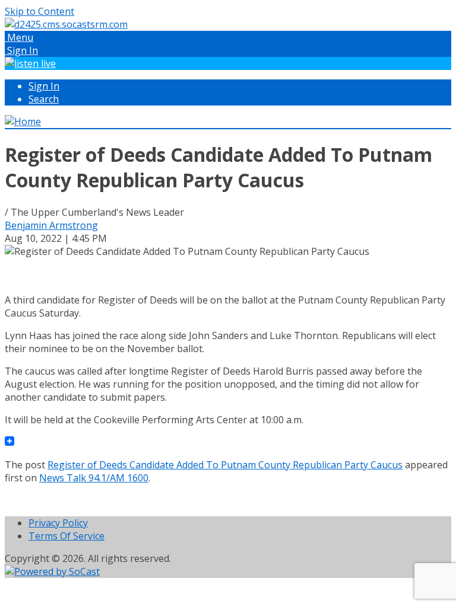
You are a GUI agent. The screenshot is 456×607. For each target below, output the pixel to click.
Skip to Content (39, 11)
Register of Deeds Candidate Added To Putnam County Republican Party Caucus (225, 464)
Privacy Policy (58, 522)
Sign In (43, 85)
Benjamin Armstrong (51, 225)
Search (43, 99)
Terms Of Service (66, 535)
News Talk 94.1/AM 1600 (93, 477)
